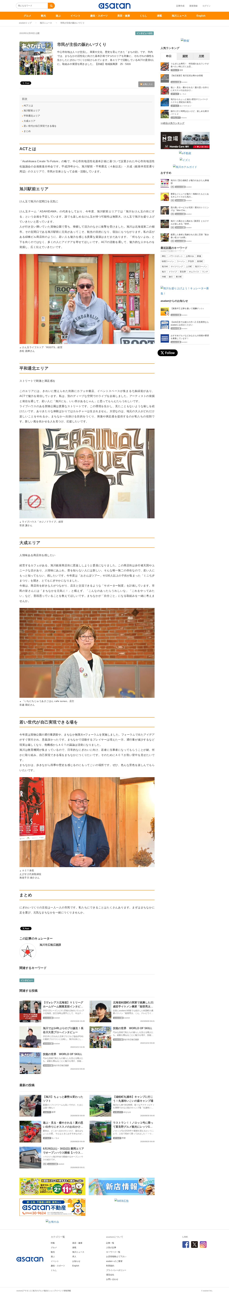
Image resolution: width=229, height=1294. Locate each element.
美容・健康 (123, 15)
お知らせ (76, 1261)
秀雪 (124, 1138)
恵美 (181, 70)
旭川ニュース (179, 15)
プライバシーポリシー (116, 1270)
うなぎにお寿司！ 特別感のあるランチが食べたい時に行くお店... (190, 65)
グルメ (27, 15)
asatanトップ (25, 23)
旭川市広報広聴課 (50, 944)
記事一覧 (110, 1243)
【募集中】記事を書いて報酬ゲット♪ (187, 308)
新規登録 (193, 6)
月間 (201, 56)
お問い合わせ (112, 1279)
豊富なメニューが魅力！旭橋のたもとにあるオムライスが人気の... (190, 195)
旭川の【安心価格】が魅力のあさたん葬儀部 (190, 181)
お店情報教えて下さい (116, 1256)
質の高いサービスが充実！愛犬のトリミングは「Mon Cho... (190, 209)
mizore (184, 118)
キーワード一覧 (113, 1252)
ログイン (207, 6)
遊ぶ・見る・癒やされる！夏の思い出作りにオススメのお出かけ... (190, 88)
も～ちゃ (55, 1138)
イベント (75, 15)
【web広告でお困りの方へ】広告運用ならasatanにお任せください (190, 323)
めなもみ (127, 1112)
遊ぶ (58, 15)
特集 (53, 1243)
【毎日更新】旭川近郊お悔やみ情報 (187, 75)
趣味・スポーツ (99, 15)
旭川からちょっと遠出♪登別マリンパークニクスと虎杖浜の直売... (189, 100)
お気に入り (147, 84)
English (200, 15)
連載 (159, 15)
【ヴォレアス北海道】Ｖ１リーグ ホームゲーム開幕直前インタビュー (63, 1006)
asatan (57, 1018)
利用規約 (110, 1266)
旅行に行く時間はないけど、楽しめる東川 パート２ (190, 112)
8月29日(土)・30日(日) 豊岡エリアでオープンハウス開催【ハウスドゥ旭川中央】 (63, 1152)
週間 (185, 56)
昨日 (168, 56)
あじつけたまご (185, 106)
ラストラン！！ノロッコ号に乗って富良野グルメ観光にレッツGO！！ (133, 1126)
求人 (74, 1256)
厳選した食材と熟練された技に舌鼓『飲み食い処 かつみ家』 (190, 236)
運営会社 (110, 1275)
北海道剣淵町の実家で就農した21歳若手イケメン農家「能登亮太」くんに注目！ (133, 1006)
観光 (43, 15)
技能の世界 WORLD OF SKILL (132, 1028)
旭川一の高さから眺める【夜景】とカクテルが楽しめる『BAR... (190, 222)
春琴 (53, 1112)
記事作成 (180, 6)
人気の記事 (111, 1247)
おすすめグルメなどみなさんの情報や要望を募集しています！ (190, 337)
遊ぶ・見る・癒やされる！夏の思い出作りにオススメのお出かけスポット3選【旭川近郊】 (63, 1126)
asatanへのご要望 (114, 1261)
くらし (143, 15)
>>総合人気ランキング (172, 123)
